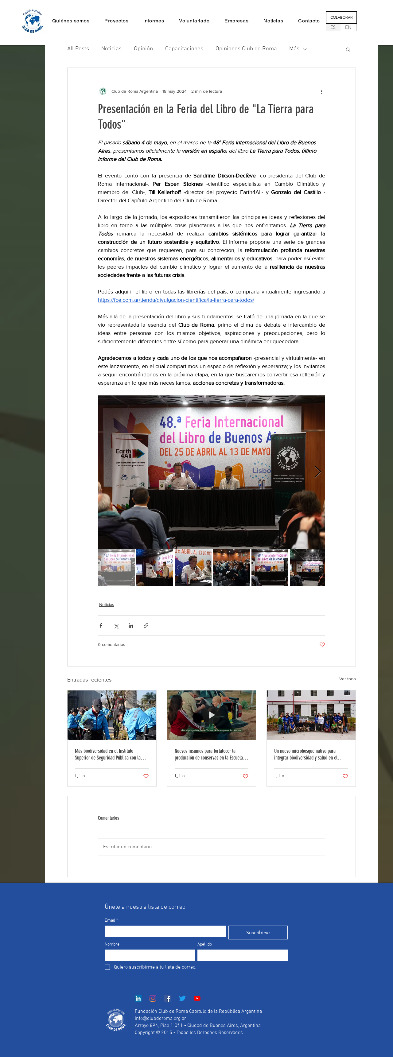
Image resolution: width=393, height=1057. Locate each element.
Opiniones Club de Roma (246, 48)
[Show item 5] (269, 567)
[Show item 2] (154, 567)
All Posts (78, 48)
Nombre (112, 944)
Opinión (143, 48)
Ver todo (347, 678)
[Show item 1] (116, 567)
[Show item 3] (193, 567)
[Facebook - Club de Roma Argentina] (167, 998)
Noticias (111, 48)
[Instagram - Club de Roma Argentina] (153, 998)
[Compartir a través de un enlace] (146, 625)
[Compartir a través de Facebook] (101, 625)
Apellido (204, 944)
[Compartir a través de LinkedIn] (131, 625)
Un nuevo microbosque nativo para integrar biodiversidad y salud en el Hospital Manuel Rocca (305, 754)
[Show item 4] (231, 567)
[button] (71, 21)
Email (111, 920)
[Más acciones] (321, 91)
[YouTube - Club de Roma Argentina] (197, 998)
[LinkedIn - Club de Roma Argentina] (138, 998)
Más (294, 48)
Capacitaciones (184, 48)
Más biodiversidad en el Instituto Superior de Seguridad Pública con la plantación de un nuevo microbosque (108, 754)
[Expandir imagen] (211, 472)
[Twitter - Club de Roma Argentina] (182, 998)
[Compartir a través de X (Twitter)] (116, 625)
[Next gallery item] (317, 472)
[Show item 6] (308, 567)
